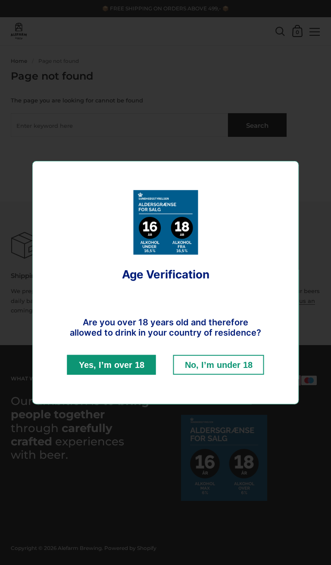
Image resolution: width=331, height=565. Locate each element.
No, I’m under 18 (219, 365)
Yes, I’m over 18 (111, 365)
